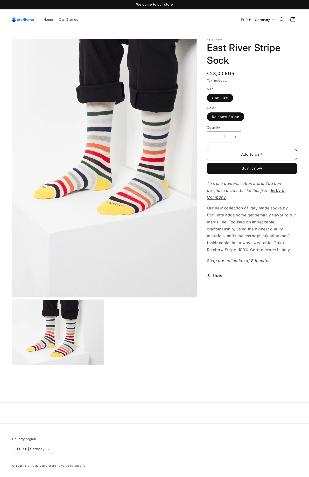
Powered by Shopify (71, 466)
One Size (220, 98)
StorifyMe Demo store (40, 466)
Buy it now (252, 168)
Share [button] (217, 275)
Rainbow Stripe (225, 117)
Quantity (213, 127)
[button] (282, 19)
